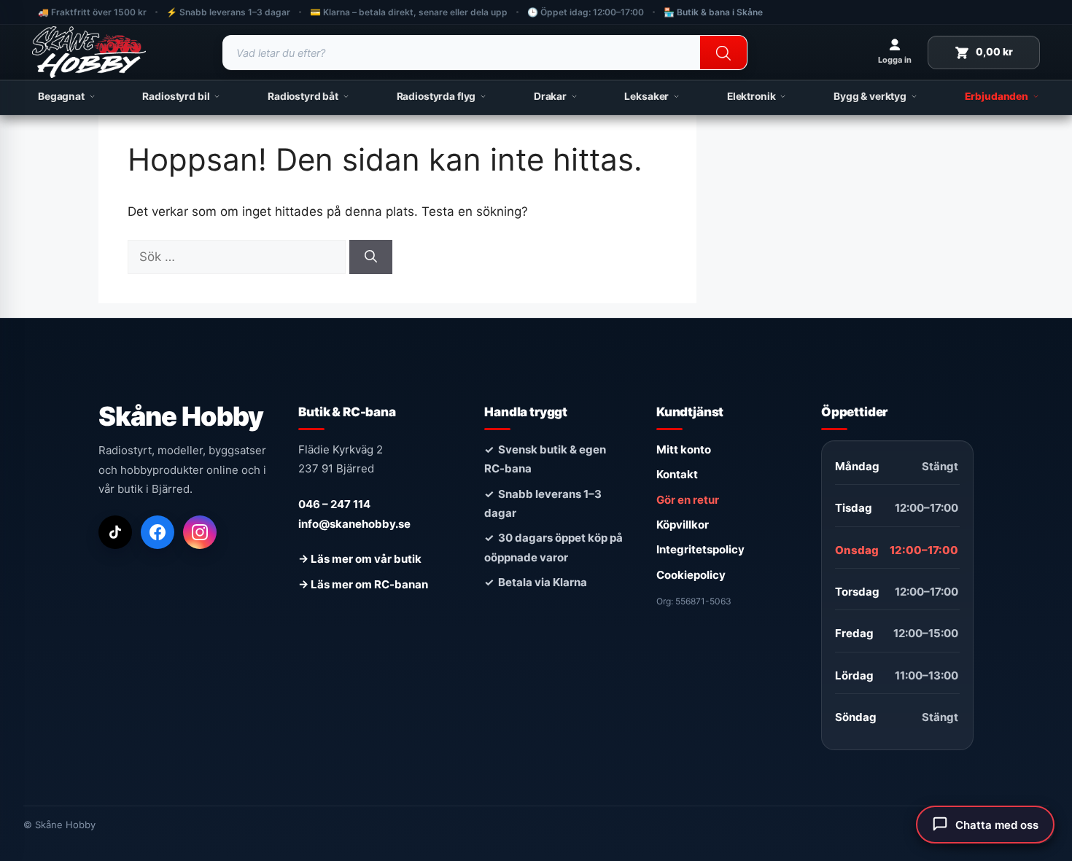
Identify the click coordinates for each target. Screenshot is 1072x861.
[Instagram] (200, 532)
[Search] (723, 53)
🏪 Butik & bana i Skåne (713, 12)
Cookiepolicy (691, 575)
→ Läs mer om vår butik (360, 559)
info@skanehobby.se (354, 524)
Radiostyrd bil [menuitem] (175, 96)
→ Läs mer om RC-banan (363, 584)
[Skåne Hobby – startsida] (89, 52)
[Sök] (370, 257)
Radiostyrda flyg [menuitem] (436, 96)
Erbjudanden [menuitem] (996, 96)
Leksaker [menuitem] (646, 96)
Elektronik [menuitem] (751, 96)
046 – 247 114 (334, 504)
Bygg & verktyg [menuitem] (870, 96)
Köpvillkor (682, 524)
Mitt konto (683, 449)
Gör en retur (687, 500)
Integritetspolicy (700, 549)
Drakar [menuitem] (550, 96)
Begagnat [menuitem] (61, 96)
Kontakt (677, 474)
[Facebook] (157, 532)
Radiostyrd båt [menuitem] (303, 96)
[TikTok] (115, 532)
